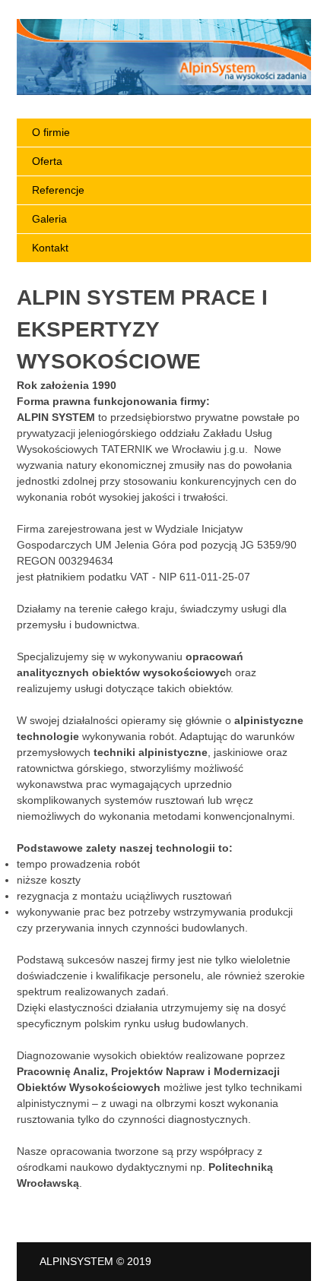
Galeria (49, 219)
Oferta (47, 161)
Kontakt (50, 248)
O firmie (51, 132)
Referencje (58, 190)
